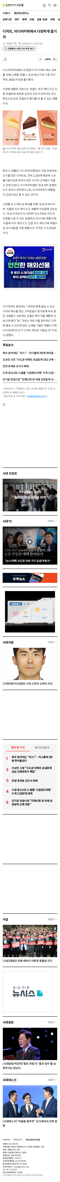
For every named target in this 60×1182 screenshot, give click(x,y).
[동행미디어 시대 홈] (13, 5)
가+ (55, 59)
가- (40, 59)
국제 (52, 19)
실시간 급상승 (42, 747)
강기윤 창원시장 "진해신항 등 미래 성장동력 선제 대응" (30, 379)
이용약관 (6, 1139)
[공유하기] (44, 5)
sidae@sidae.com (36, 396)
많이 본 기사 (18, 747)
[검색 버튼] (50, 5)
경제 (24, 19)
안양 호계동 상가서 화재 (16, 366)
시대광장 (8, 1022)
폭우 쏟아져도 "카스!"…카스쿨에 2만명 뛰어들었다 (30, 353)
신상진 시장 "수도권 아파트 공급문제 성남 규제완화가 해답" (30, 359)
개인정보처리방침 (33, 1139)
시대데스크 (9, 1080)
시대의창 (8, 642)
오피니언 (7, 19)
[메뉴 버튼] (55, 5)
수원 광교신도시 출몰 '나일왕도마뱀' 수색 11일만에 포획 (30, 373)
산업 (32, 19)
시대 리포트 (10, 473)
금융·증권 (42, 19)
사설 (5, 919)
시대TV (7, 521)
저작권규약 (17, 1139)
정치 (17, 19)
